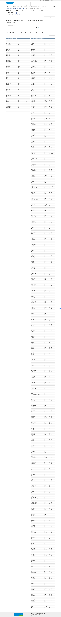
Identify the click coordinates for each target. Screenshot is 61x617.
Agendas (42, 6)
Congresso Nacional (9, 8)
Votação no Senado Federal (12, 38)
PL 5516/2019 (15, 12)
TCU (52, 0)
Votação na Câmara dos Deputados (38, 38)
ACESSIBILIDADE (45, 0)
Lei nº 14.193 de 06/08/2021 (17, 14)
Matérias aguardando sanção (35, 6)
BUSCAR (53, 6)
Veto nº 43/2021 (23, 8)
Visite (45, 6)
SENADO (48, 0)
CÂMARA (51, 0)
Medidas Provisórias (16, 6)
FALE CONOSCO (40, 0)
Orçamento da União (27, 6)
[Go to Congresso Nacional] (10, 3)
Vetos (21, 6)
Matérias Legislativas (16, 8)
